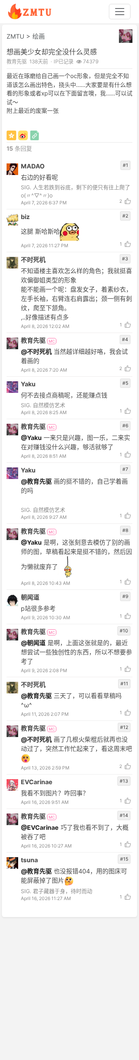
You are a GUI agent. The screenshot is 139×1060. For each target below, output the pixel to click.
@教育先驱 (36, 481)
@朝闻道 (33, 643)
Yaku (28, 384)
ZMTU (15, 36)
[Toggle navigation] (120, 11)
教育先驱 (34, 340)
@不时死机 (36, 351)
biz (25, 217)
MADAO (33, 166)
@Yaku (31, 438)
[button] (125, 36)
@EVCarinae (40, 827)
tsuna (29, 860)
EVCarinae (37, 782)
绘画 (38, 36)
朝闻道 (30, 597)
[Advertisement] (69, 988)
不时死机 (33, 259)
